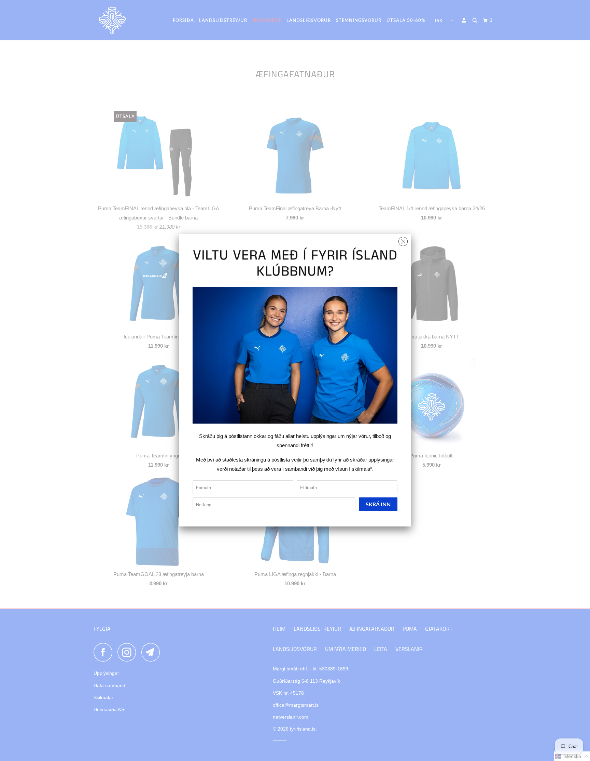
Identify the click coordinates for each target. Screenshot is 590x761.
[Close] (403, 240)
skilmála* (362, 469)
